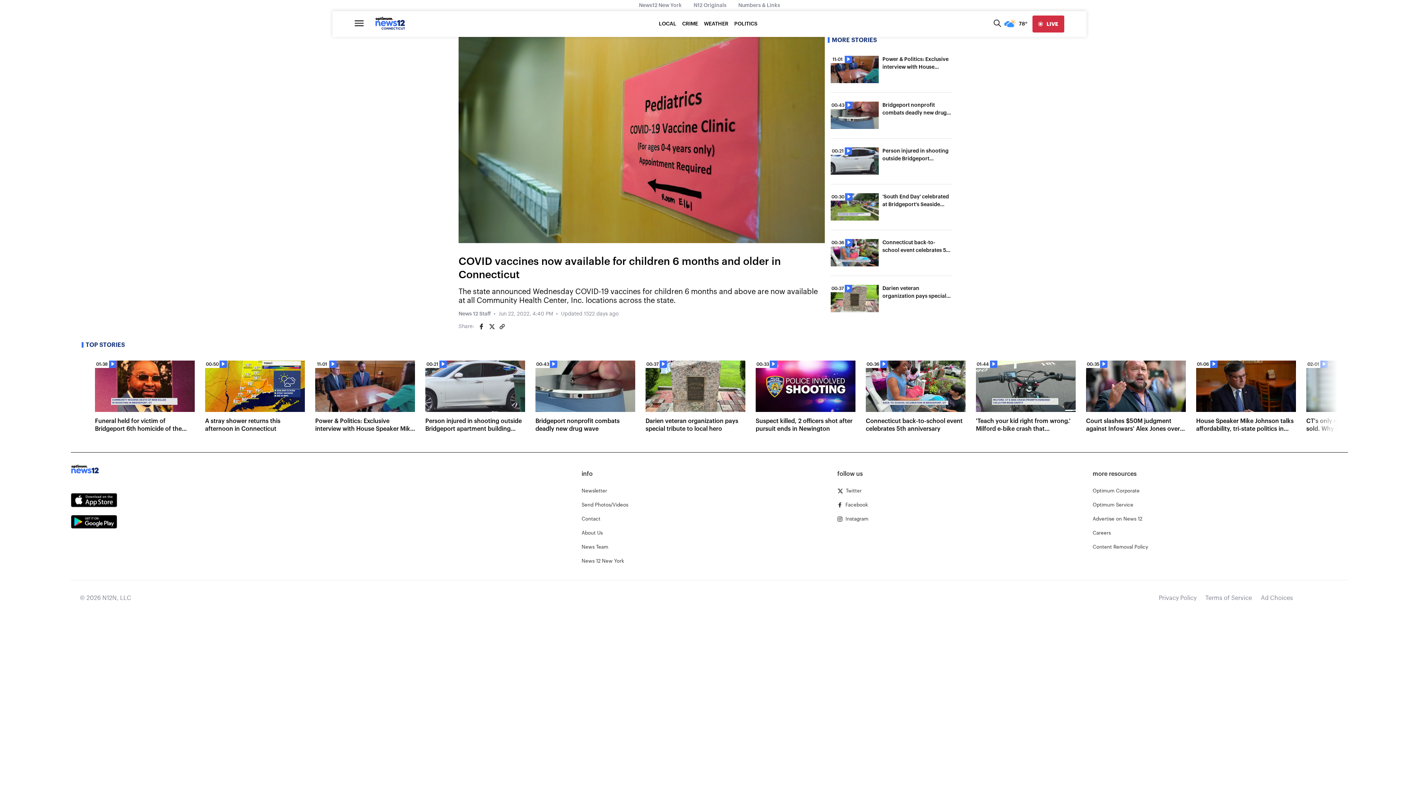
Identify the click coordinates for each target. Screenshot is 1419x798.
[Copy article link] (502, 327)
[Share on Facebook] (481, 327)
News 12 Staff (475, 314)
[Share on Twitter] (492, 327)
